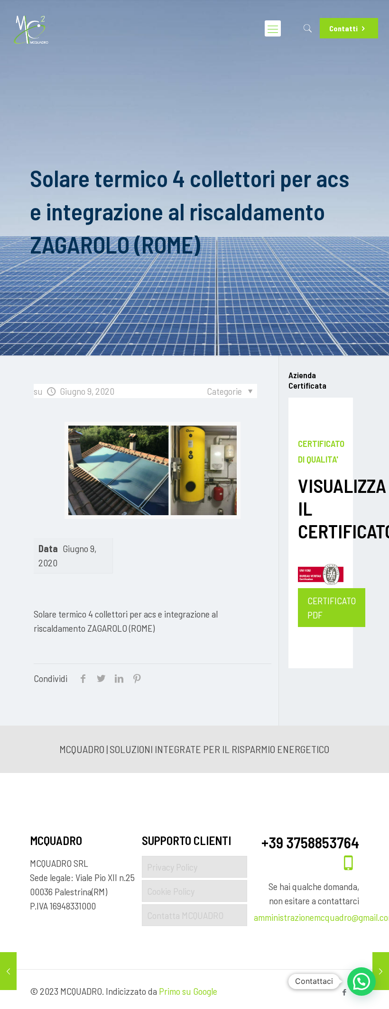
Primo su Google (188, 991)
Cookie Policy (170, 891)
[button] (361, 981)
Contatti (343, 28)
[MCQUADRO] (31, 28)
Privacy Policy (172, 867)
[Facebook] (345, 992)
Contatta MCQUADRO (185, 915)
